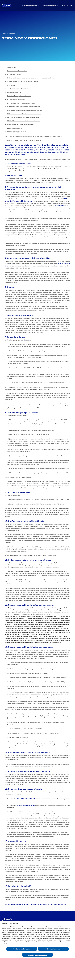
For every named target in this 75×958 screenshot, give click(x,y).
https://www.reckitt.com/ (55, 180)
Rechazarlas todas (53, 949)
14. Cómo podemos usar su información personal (23, 117)
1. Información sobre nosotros (17, 71)
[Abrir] (71, 5)
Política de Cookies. (64, 940)
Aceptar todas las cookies (37, 955)
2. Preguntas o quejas (14, 74)
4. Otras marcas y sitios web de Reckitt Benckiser (23, 81)
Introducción (11, 67)
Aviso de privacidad (22, 764)
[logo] (6, 5)
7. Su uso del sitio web (14, 92)
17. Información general (14, 128)
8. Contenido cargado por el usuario (19, 96)
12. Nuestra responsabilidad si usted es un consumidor (25, 110)
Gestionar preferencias (21, 949)
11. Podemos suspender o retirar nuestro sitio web (23, 106)
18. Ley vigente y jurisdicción (16, 131)
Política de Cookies (42, 764)
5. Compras (11, 85)
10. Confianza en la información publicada (21, 103)
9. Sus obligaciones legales (16, 99)
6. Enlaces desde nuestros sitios (17, 89)
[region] (37, 939)
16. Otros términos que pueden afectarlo (20, 124)
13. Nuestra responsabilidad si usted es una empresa (24, 114)
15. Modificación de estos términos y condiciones (23, 121)
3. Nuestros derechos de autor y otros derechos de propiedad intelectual (31, 78)
